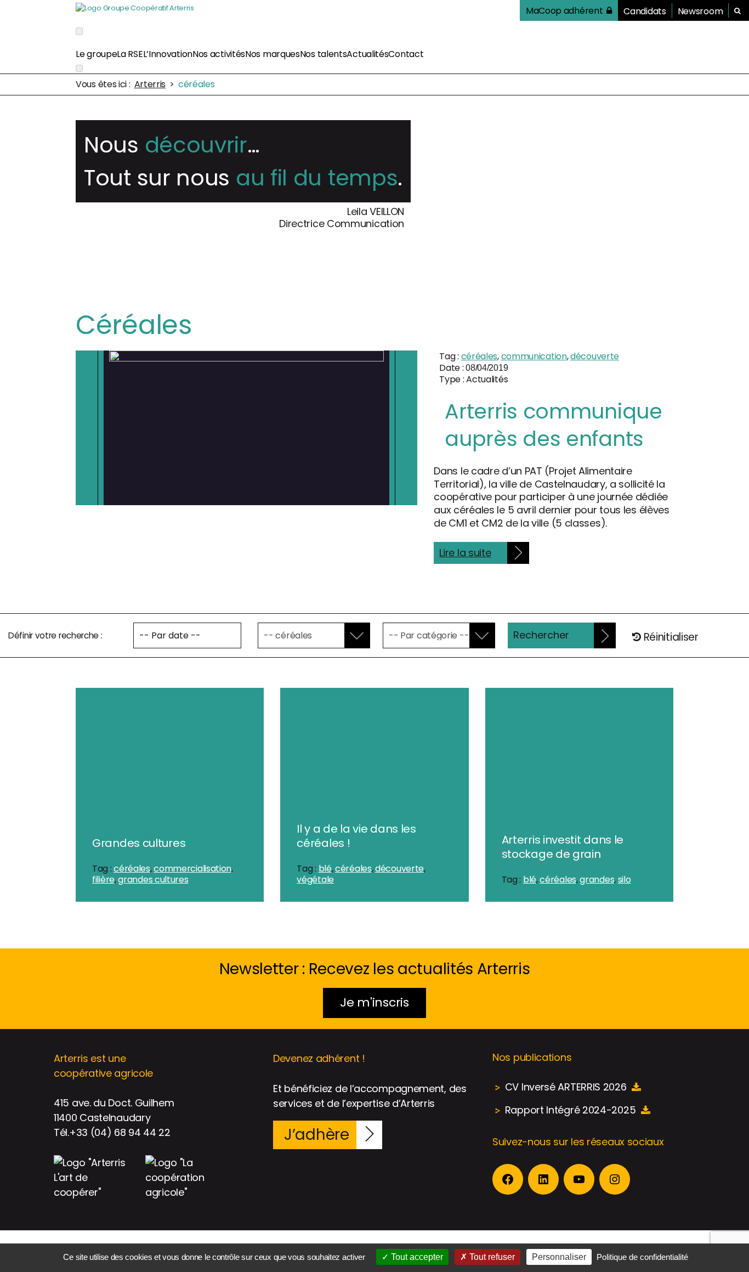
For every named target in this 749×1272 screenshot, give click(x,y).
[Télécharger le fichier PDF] (636, 1086)
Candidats (644, 11)
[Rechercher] (737, 10)
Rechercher (541, 635)
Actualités (367, 54)
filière (103, 879)
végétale (315, 879)
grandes (597, 879)
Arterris (150, 84)
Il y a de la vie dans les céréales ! (356, 836)
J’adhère (316, 1134)
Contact (405, 54)
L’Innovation (167, 54)
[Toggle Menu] (79, 31)
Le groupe (96, 54)
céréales (479, 356)
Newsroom (700, 11)
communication (534, 356)
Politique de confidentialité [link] (642, 1257)
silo (624, 879)
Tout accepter (416, 1257)
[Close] (79, 68)
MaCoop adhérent (564, 10)
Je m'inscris (374, 1002)
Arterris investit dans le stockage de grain (563, 847)
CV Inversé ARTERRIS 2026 (566, 1087)
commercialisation (192, 868)
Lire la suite (465, 552)
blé (325, 868)
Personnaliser (559, 1257)
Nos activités (218, 54)
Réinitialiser (670, 637)
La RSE (130, 54)
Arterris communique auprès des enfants (553, 425)
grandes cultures (153, 879)
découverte (594, 356)
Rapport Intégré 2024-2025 (570, 1110)
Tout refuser (491, 1257)
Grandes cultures (138, 843)
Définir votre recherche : (55, 635)
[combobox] (306, 635)
